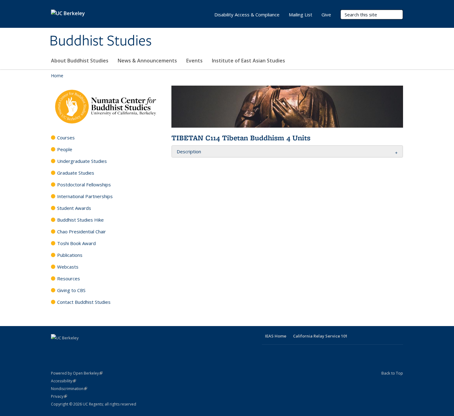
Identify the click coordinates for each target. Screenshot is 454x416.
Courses (66, 137)
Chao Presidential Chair (81, 231)
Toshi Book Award (76, 243)
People (64, 149)
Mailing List (300, 14)
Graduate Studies (75, 173)
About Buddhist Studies (79, 60)
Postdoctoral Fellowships (84, 184)
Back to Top (392, 373)
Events (194, 60)
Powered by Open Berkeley (77, 373)
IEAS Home (275, 336)
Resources (68, 278)
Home (57, 76)
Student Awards (74, 208)
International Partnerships (85, 196)
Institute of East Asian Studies (248, 60)
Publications (69, 255)
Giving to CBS (71, 290)
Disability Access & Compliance (247, 14)
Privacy (59, 396)
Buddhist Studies (100, 41)
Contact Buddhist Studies (84, 302)
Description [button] (189, 151)
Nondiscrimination (69, 388)
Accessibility (63, 381)
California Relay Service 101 (320, 336)
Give (326, 14)
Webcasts (67, 267)
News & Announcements (147, 60)
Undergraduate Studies (82, 161)
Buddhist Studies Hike (80, 220)
